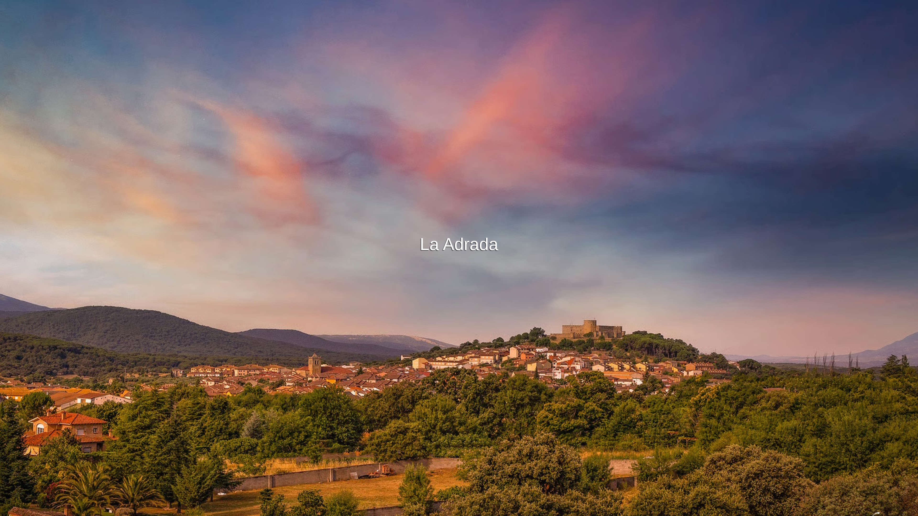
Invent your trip (459, 174)
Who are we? (485, 511)
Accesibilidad (510, 511)
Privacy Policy (459, 511)
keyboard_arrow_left (89, 269)
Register (474, 188)
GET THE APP (446, 188)
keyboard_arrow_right (828, 269)
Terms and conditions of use (423, 511)
